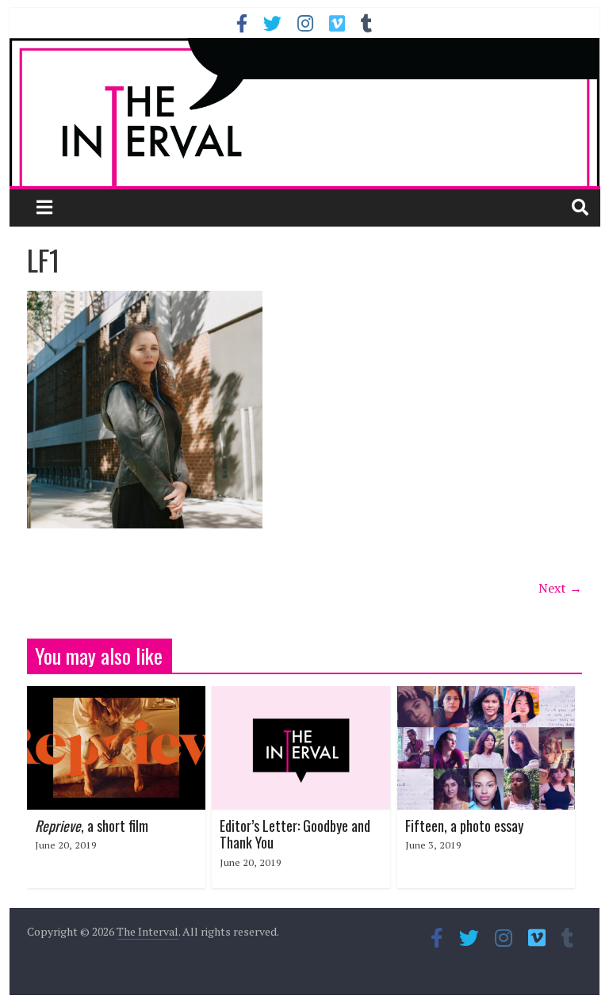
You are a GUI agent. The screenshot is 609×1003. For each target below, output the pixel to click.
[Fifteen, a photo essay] (486, 695)
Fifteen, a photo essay (464, 825)
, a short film (91, 825)
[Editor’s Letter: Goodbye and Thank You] (301, 695)
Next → (560, 588)
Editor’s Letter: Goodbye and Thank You (295, 834)
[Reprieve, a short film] (116, 695)
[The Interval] (305, 112)
